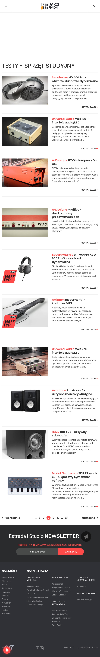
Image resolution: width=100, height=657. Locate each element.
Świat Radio (57, 625)
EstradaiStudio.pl (59, 595)
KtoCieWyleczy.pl (84, 600)
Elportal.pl (56, 621)
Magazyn (6, 606)
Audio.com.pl (57, 584)
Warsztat (6, 595)
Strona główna (8, 577)
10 (58, 517)
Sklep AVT (69, 648)
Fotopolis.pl (81, 586)
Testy (4, 585)
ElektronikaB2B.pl (59, 610)
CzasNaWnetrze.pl (35, 605)
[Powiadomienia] (7, 650)
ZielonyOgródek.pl (34, 601)
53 (66, 517)
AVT (91, 647)
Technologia (7, 588)
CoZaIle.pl (31, 594)
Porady (5, 599)
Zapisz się (71, 552)
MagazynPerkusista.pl (61, 591)
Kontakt (5, 610)
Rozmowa (6, 592)
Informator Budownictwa (37, 597)
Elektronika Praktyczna (61, 618)
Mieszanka (6, 581)
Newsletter (6, 614)
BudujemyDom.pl (34, 586)
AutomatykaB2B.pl (60, 614)
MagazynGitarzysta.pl (61, 587)
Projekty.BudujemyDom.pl (38, 590)
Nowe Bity (6, 603)
